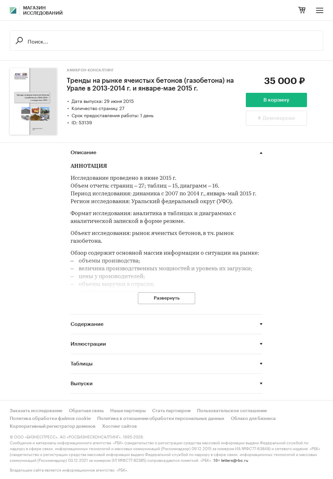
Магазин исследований (43, 11)
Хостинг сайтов (119, 426)
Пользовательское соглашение (232, 411)
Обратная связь (86, 411)
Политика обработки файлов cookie (50, 418)
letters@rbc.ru (234, 460)
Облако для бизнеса (253, 418)
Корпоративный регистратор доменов (53, 426)
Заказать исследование (36, 411)
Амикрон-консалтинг (90, 70)
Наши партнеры (128, 411)
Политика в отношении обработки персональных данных (160, 418)
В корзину (276, 100)
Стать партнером (171, 411)
